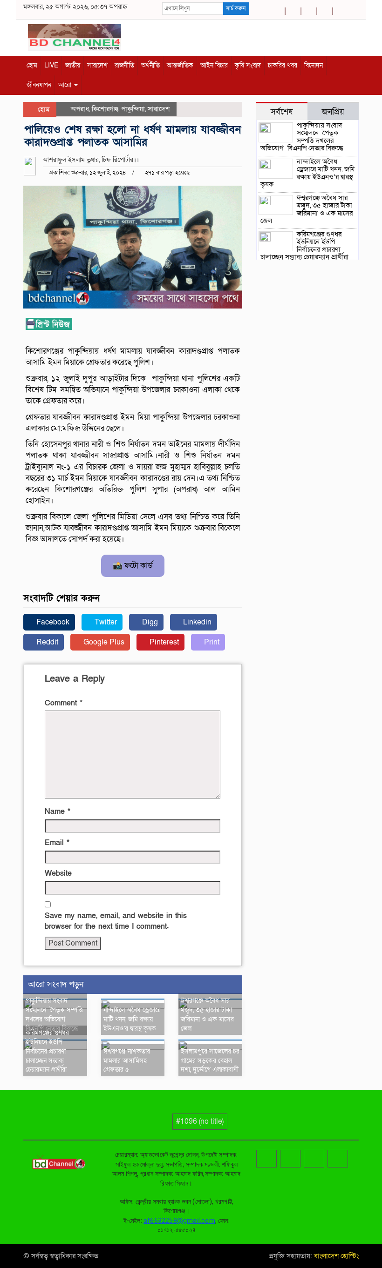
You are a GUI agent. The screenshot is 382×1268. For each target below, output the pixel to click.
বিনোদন (313, 65)
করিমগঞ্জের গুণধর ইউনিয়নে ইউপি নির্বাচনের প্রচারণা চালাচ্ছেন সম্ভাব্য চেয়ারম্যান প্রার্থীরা (47, 1051)
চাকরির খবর (282, 65)
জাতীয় (72, 65)
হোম (32, 65)
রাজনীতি (124, 65)
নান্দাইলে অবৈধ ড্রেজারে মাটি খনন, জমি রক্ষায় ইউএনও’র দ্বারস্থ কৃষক (132, 1019)
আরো (65, 85)
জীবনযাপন (39, 85)
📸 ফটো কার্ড (133, 565)
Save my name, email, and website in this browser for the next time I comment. (116, 921)
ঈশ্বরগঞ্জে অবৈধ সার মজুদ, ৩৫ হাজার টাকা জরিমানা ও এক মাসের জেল (207, 1014)
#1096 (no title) (200, 1121)
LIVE (51, 65)
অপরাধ (80, 109)
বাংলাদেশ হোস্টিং (335, 1256)
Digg (149, 622)
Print (210, 642)
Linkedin (196, 622)
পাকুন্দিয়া (133, 109)
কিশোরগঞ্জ (105, 109)
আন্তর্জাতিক (180, 65)
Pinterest (163, 642)
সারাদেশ (97, 65)
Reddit (46, 642)
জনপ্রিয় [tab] (333, 111)
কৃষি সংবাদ (248, 65)
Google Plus (103, 642)
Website (58, 873)
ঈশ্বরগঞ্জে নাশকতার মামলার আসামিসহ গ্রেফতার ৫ (126, 1060)
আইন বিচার (214, 65)
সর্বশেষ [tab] (282, 111)
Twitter (105, 622)
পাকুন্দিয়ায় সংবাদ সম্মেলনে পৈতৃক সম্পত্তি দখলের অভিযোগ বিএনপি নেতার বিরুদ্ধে (54, 1014)
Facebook (51, 622)
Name (57, 811)
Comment (63, 703)
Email (57, 843)
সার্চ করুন (236, 8)
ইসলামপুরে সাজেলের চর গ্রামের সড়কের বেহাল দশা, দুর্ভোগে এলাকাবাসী (210, 1060)
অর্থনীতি (150, 65)
